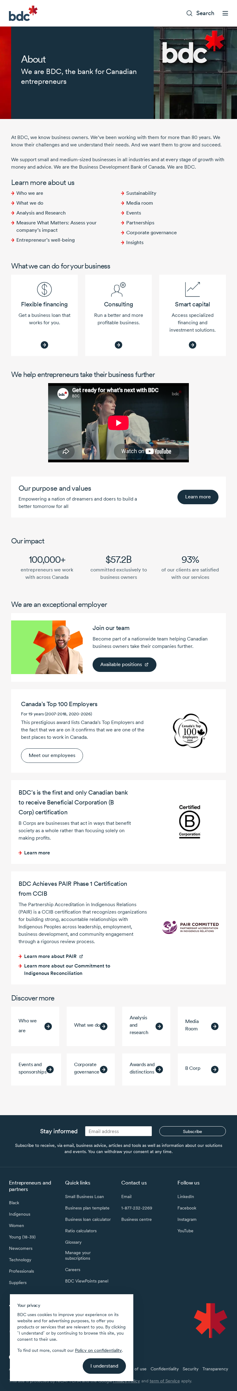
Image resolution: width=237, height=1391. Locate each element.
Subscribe (192, 1131)
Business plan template (87, 1207)
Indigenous (19, 1214)
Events (133, 213)
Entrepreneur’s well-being (45, 240)
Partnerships (140, 223)
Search (205, 13)
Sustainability (141, 193)
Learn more (198, 497)
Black (14, 1202)
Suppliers (18, 1282)
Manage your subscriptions (78, 1255)
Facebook (186, 1207)
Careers (72, 1269)
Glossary (73, 1242)
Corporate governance (151, 232)
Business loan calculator (88, 1219)
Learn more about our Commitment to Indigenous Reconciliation (67, 969)
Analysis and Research (41, 213)
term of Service (165, 1380)
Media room (139, 203)
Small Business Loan (84, 1196)
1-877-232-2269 (136, 1207)
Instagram (187, 1219)
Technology (20, 1259)
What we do (29, 203)
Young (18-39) (22, 1236)
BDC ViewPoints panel (86, 1280)
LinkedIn (185, 1196)
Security (190, 1368)
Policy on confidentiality (98, 1350)
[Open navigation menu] (225, 13)
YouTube (185, 1230)
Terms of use (134, 1368)
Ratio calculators (81, 1230)
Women (16, 1225)
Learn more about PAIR (50, 956)
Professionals (21, 1271)
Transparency (215, 1368)
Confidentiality (165, 1368)
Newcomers (20, 1248)
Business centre (136, 1219)
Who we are (29, 193)
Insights (134, 242)
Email (126, 1196)
